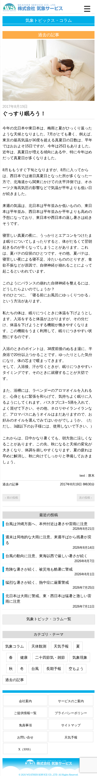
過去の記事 (10, 484)
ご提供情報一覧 (25, 713)
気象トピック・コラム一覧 (48, 619)
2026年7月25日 (84, 587)
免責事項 (25, 725)
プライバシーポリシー (71, 713)
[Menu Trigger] (87, 9)
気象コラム (14, 646)
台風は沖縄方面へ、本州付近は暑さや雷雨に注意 (46, 524)
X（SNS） (25, 749)
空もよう (76, 668)
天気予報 (61, 646)
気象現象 (79, 657)
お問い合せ (25, 737)
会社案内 (25, 701)
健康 (24, 657)
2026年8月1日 (84, 574)
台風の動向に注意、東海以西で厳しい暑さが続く (46, 556)
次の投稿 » (85, 497)
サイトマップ (71, 725)
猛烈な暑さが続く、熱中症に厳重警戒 (37, 582)
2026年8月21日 (84, 529)
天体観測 (38, 646)
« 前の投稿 (11, 497)
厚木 (91, 475)
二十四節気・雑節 (50, 657)
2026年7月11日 (84, 606)
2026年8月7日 (84, 561)
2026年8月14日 (84, 547)
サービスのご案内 (71, 701)
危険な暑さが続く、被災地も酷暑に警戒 (39, 569)
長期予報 (53, 668)
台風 (35, 668)
